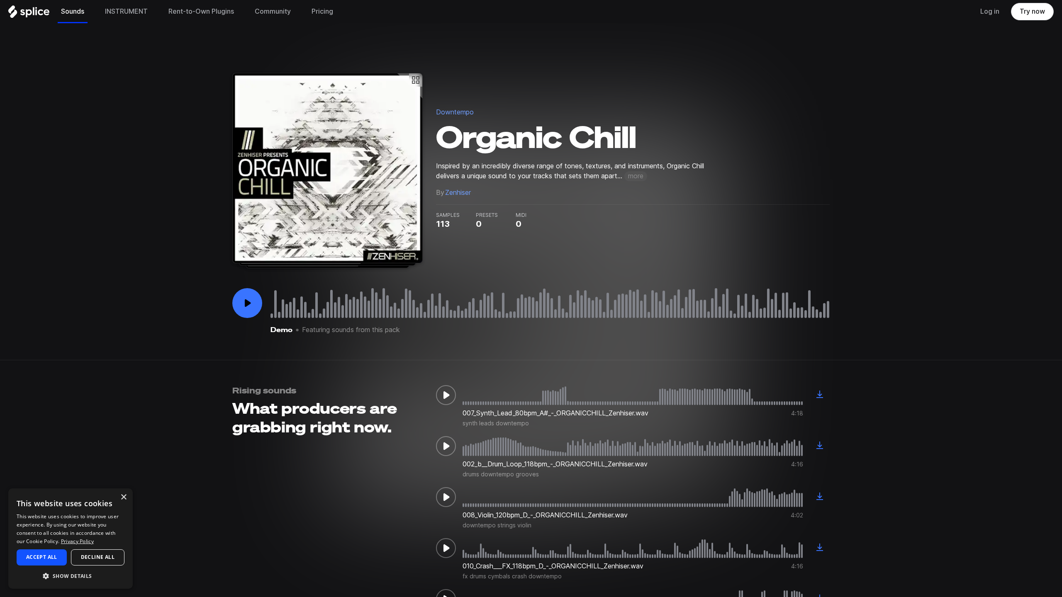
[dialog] (70, 538)
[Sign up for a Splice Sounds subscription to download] (820, 395)
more (635, 176)
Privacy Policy (77, 541)
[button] (70, 575)
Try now (1032, 11)
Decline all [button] (97, 557)
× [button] (123, 497)
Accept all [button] (41, 557)
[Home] (28, 13)
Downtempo (455, 112)
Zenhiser (458, 193)
